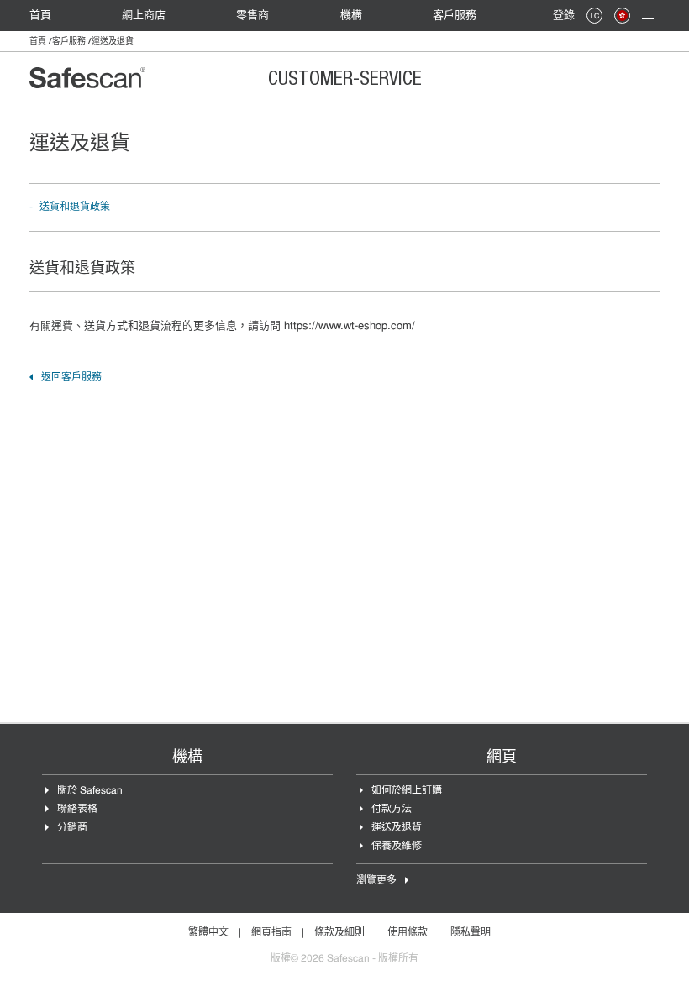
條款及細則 (339, 933)
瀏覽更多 (376, 881)
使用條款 (407, 933)
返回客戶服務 (71, 378)
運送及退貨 (396, 828)
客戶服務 (454, 15)
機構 (351, 15)
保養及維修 (396, 847)
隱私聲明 (470, 933)
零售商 (252, 15)
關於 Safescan (90, 791)
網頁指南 (271, 933)
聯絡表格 (77, 810)
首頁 (40, 15)
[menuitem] (48, 15)
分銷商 (72, 828)
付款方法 (391, 810)
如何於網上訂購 (406, 791)
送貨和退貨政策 (74, 207)
